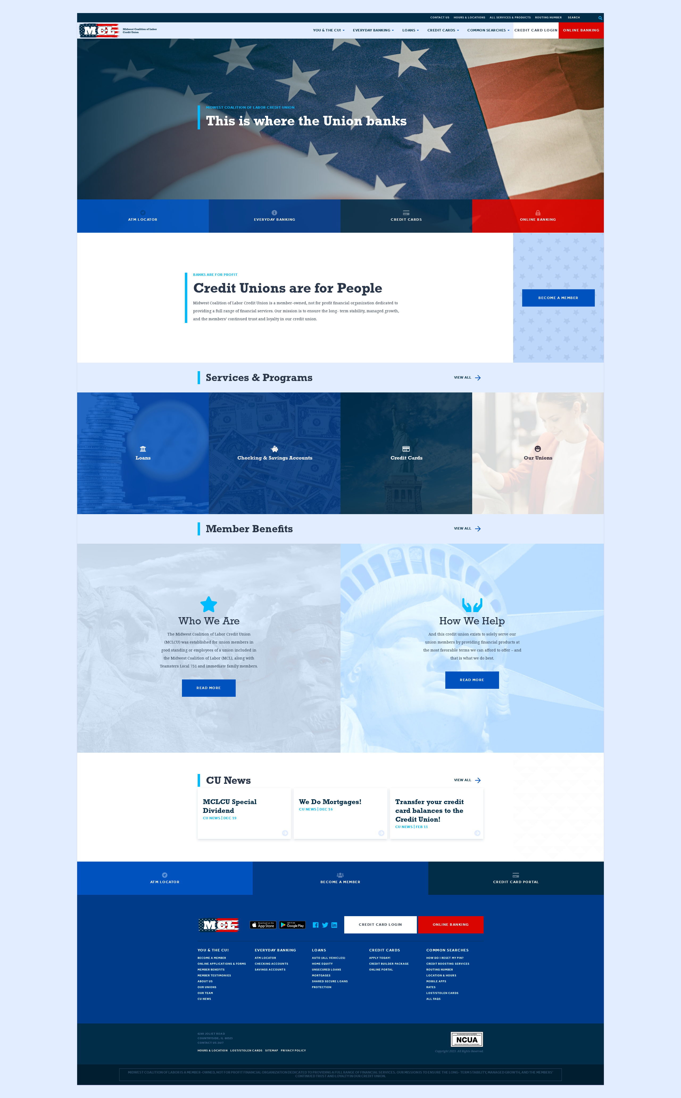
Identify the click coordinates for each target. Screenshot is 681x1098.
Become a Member (558, 298)
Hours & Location (213, 1050)
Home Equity (322, 963)
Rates (431, 987)
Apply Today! (380, 958)
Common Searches (486, 30)
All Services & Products (510, 17)
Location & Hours (441, 975)
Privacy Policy (293, 1050)
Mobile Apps (436, 981)
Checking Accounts (271, 963)
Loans (409, 30)
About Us (205, 981)
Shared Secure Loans (330, 981)
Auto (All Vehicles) (328, 958)
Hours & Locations (469, 17)
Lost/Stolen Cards (442, 993)
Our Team (205, 993)
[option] (143, 453)
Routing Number (548, 17)
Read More (209, 688)
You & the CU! (327, 30)
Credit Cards (441, 30)
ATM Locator (265, 958)
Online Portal (381, 969)
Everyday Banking (371, 30)
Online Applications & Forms (222, 963)
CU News (204, 999)
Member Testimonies (214, 975)
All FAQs (433, 999)
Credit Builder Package (389, 963)
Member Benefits (211, 969)
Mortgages (321, 975)
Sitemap (272, 1050)
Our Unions (207, 987)
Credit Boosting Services (448, 963)
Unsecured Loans (327, 969)
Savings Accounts (270, 969)
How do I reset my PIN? (445, 958)
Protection (322, 987)
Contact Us (440, 17)
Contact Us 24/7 (211, 1043)
